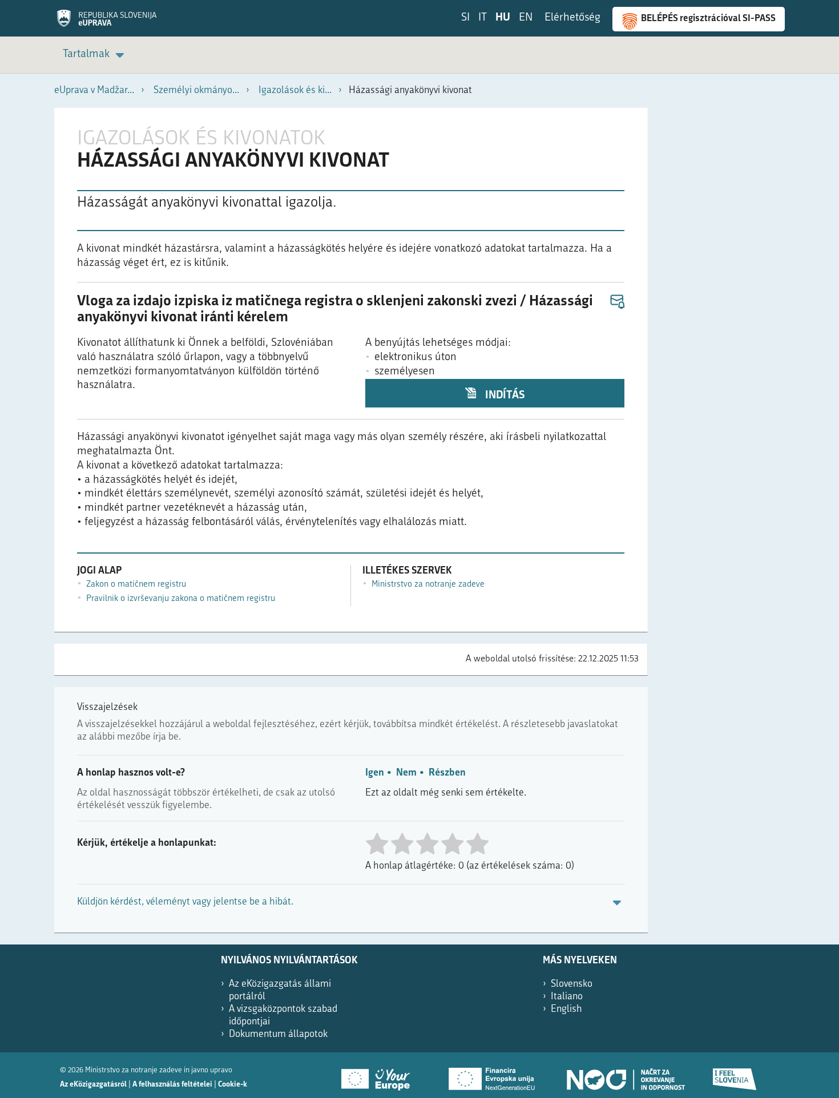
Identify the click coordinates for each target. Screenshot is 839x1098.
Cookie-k (232, 1084)
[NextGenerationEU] (492, 1075)
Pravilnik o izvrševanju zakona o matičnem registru (180, 599)
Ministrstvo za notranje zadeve (428, 584)
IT (482, 18)
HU (502, 18)
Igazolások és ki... (295, 90)
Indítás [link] (504, 395)
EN (526, 18)
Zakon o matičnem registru (136, 584)
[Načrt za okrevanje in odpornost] (625, 1075)
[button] (616, 302)
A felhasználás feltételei (172, 1084)
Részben (447, 773)
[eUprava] (106, 22)
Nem (406, 773)
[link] (95, 55)
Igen (374, 773)
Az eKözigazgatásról (93, 1084)
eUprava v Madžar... (94, 90)
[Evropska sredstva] (735, 1075)
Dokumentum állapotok (278, 1034)
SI (465, 18)
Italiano (567, 997)
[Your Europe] (380, 1075)
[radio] (376, 845)
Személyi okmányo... (196, 90)
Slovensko (571, 984)
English (566, 1009)
